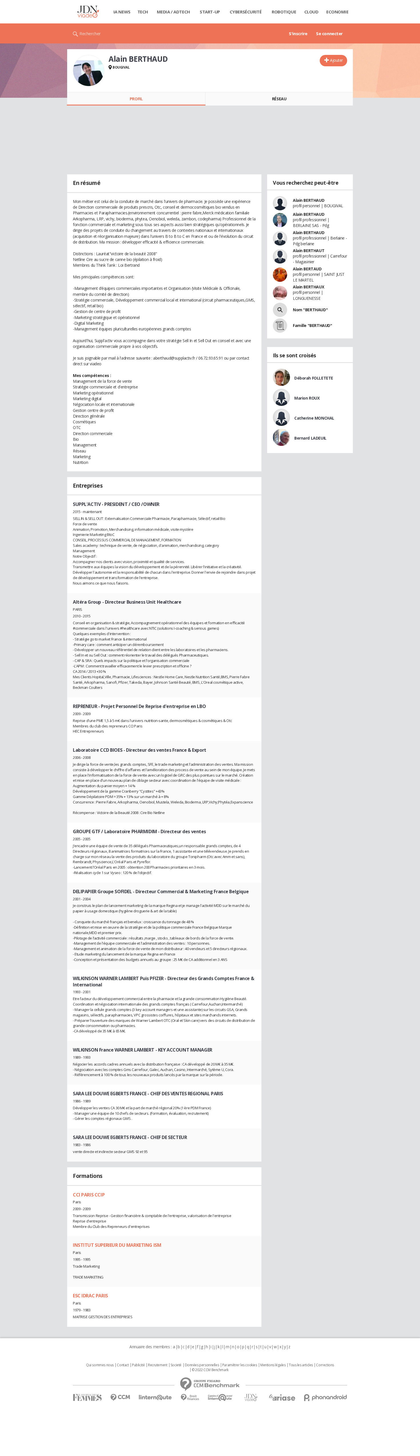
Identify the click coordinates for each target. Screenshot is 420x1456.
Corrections (325, 1365)
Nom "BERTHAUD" (310, 309)
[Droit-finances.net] (190, 1397)
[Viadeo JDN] (250, 1397)
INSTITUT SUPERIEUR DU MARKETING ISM (117, 1245)
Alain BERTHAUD (308, 200)
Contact (123, 1365)
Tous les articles (301, 1365)
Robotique (284, 12)
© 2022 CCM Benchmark (210, 1370)
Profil (136, 98)
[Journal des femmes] (87, 1397)
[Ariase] (282, 1397)
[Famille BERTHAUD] (280, 325)
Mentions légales (272, 1365)
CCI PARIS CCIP (89, 1195)
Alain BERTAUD (307, 269)
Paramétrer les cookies (239, 1365)
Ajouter (336, 60)
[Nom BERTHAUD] (280, 310)
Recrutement (157, 1365)
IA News (122, 12)
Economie (337, 12)
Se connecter (329, 33)
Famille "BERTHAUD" (312, 325)
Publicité (138, 1365)
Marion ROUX (306, 398)
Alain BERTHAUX (308, 287)
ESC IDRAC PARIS (90, 1296)
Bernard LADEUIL (310, 438)
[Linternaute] (155, 1397)
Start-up (210, 12)
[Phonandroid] (325, 1397)
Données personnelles (202, 1365)
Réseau (279, 98)
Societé (176, 1365)
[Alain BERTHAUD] (88, 70)
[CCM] (120, 1397)
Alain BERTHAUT (308, 250)
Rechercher (90, 33)
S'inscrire (298, 33)
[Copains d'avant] (220, 1397)
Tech (142, 12)
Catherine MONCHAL (314, 418)
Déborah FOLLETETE (313, 378)
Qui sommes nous (100, 1365)
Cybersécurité (246, 12)
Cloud (311, 12)
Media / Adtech (173, 12)
